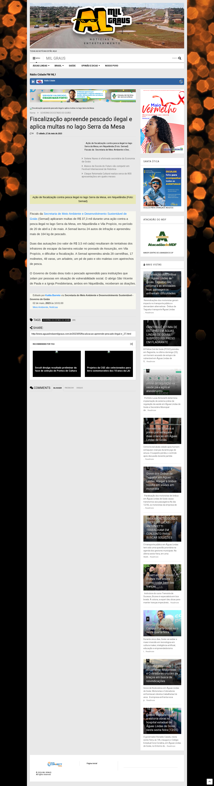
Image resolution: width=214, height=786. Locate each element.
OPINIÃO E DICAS (89, 66)
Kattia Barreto (53, 295)
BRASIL (58, 66)
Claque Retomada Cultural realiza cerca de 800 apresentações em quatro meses (106, 175)
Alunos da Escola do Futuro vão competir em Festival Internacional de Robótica (105, 168)
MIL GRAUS (55, 58)
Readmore (149, 313)
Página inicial (92, 763)
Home (32, 113)
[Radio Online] (181, 82)
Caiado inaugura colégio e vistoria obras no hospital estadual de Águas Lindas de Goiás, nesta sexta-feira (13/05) (162, 722)
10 (148, 709)
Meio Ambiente (40, 307)
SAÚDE (72, 66)
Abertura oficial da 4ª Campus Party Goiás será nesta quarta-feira (162, 628)
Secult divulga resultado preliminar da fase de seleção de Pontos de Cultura (56, 369)
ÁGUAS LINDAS (40, 66)
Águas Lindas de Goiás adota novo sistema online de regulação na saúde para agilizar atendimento (160, 383)
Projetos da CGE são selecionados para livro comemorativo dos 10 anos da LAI (109, 369)
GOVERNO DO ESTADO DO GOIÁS (55, 113)
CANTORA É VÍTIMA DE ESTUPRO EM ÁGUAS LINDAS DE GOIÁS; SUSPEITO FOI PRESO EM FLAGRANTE (161, 334)
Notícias (53, 307)
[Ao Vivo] (33, 81)
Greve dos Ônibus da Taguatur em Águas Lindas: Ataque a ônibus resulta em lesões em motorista (161, 481)
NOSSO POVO (111, 66)
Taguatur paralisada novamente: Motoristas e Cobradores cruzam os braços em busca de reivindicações (162, 673)
